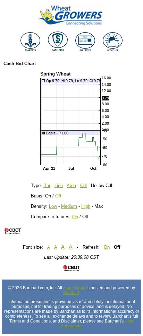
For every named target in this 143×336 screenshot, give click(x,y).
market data (74, 287)
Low (53, 206)
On (75, 216)
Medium (69, 206)
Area (71, 185)
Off (58, 195)
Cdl (83, 185)
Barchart (71, 292)
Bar (46, 185)
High (85, 206)
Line (58, 185)
